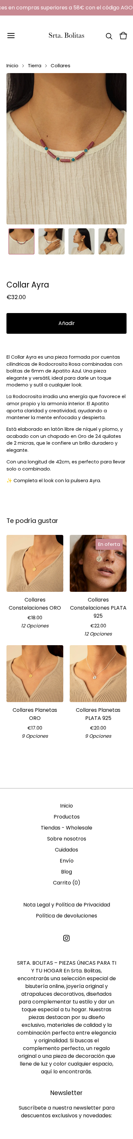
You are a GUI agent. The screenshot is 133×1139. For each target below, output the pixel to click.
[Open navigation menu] (11, 35)
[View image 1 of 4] (21, 241)
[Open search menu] (109, 35)
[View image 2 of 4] (51, 241)
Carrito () (66, 882)
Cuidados (66, 849)
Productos (67, 816)
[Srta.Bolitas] (66, 35)
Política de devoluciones (66, 915)
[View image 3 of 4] (81, 241)
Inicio (12, 65)
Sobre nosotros (66, 838)
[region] (66, 8)
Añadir (66, 323)
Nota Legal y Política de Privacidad (66, 904)
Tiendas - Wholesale (66, 827)
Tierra (34, 65)
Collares (60, 65)
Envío (67, 860)
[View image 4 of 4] (111, 241)
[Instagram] (66, 938)
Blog (66, 871)
